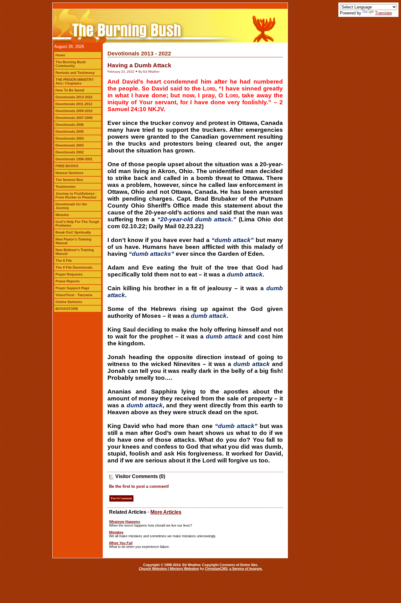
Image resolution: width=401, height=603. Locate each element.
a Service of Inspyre (245, 568)
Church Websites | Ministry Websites (169, 568)
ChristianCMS (216, 568)
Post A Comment (121, 498)
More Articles (165, 512)
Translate (383, 13)
